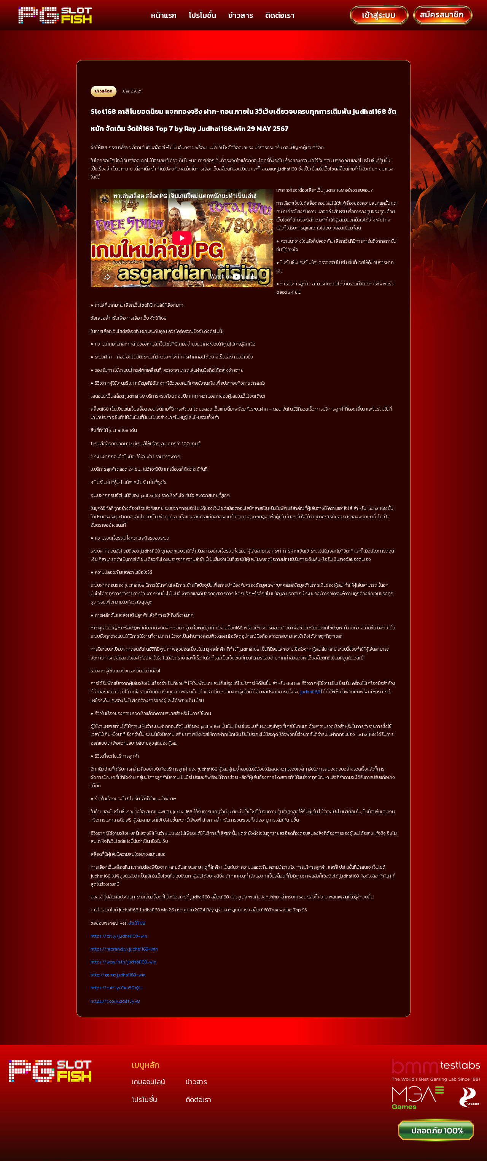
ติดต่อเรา (279, 15)
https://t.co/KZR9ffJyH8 (115, 1000)
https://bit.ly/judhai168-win (119, 935)
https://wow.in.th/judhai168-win (123, 961)
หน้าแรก (164, 15)
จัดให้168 (137, 922)
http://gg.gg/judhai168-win (118, 974)
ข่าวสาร (240, 15)
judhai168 (310, 691)
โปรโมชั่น (202, 15)
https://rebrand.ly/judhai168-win (124, 948)
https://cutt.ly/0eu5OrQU (116, 987)
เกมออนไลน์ (148, 1082)
